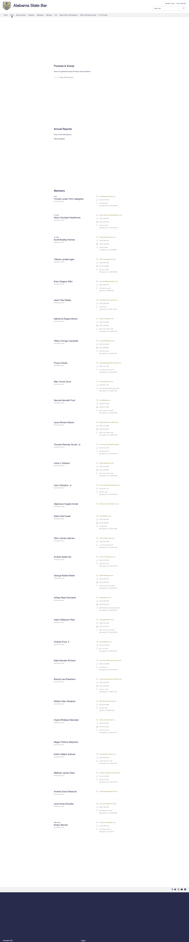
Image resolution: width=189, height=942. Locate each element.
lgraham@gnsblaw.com (106, 463)
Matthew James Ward (64, 774)
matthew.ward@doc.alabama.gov (109, 773)
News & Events (21, 15)
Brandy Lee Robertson (65, 680)
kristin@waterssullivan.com (107, 754)
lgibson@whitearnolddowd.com (109, 422)
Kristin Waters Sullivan (64, 755)
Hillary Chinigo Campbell (66, 342)
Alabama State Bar (30, 5)
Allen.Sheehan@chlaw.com (107, 701)
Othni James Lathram (64, 539)
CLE (56, 15)
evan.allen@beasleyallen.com (108, 281)
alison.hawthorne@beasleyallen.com (110, 215)
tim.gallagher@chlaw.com (107, 196)
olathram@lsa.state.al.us (107, 538)
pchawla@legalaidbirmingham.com (110, 363)
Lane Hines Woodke (64, 805)
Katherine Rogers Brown (66, 319)
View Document (66, 77)
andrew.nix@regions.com (107, 557)
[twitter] (175, 889)
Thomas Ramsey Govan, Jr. (67, 445)
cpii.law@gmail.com (105, 642)
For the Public (103, 15)
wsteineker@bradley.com (107, 720)
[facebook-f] (172, 889)
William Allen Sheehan (65, 702)
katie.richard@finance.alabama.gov (110, 660)
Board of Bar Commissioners (69, 15)
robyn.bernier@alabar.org (107, 822)
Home (6, 15)
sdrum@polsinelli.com (106, 381)
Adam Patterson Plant (64, 620)
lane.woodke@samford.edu (107, 803)
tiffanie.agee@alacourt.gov (107, 259)
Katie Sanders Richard (65, 661)
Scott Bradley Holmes (64, 240)
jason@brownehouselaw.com (108, 300)
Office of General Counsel (88, 15)
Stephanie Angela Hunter (66, 505)
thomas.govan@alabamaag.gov (109, 444)
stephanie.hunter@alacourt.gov (109, 504)
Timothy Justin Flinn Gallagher (69, 200)
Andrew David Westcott (65, 792)
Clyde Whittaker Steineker (66, 721)
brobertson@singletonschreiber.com (110, 679)
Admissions (40, 15)
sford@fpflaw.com (104, 400)
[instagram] (178, 889)
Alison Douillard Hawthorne (67, 218)
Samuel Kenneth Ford (64, 401)
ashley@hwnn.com (105, 597)
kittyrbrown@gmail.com (106, 318)
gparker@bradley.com (106, 575)
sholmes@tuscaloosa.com (107, 237)
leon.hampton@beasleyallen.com (109, 485)
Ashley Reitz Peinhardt (65, 598)
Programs (31, 15)
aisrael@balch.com (105, 516)
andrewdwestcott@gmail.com (108, 791)
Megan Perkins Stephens (66, 743)
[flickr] (185, 889)
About (12, 15)
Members (49, 15)
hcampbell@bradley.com (107, 341)
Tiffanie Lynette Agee (64, 260)
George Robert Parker (64, 576)
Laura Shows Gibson (64, 423)
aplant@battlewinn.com (106, 619)
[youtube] (182, 889)
